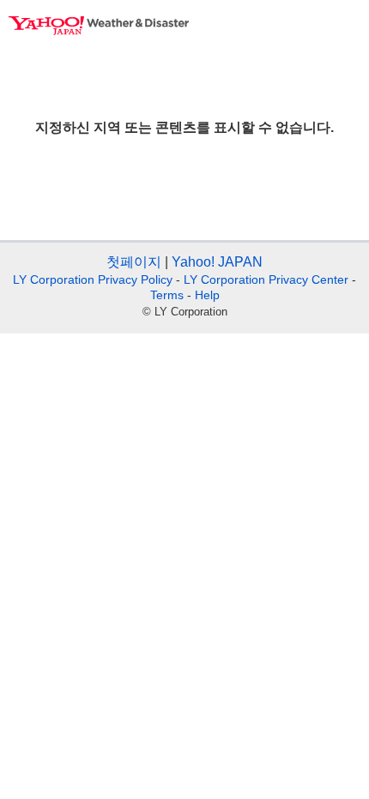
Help (207, 295)
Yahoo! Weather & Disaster (99, 25)
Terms (167, 295)
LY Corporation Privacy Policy (92, 279)
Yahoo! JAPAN (217, 262)
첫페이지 (133, 262)
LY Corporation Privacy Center (266, 279)
